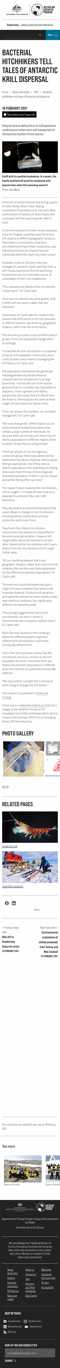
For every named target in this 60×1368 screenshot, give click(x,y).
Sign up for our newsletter (21, 1345)
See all (5, 786)
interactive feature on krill (34, 705)
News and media (21, 92)
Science (11, 1278)
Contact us (30, 1274)
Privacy (45, 1282)
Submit (9, 1360)
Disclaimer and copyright (48, 1276)
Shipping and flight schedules (30, 1287)
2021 (36, 92)
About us (29, 1269)
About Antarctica (12, 1271)
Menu (50, 35)
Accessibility (47, 1287)
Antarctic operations (12, 1284)
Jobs (27, 1279)
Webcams (46, 1269)
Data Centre (31, 1295)
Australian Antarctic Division (30, 1227)
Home (5, 92)
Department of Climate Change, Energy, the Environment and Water (30, 1220)
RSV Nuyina (12, 1291)
